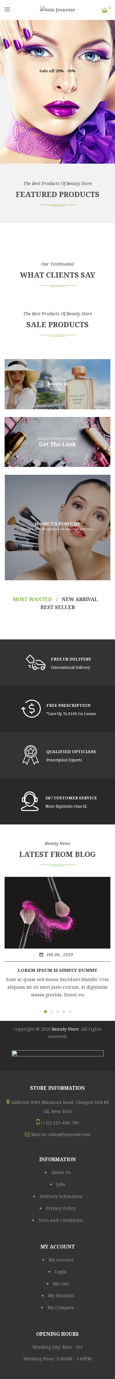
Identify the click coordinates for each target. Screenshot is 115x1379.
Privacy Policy (61, 1208)
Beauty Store (65, 1029)
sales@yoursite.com (69, 1134)
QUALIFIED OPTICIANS (71, 751)
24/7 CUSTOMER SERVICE (71, 798)
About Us (61, 1172)
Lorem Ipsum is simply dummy (57, 970)
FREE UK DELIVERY (71, 659)
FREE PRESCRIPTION (68, 705)
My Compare (61, 1307)
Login (61, 1271)
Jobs (60, 1184)
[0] (104, 10)
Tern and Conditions (61, 1220)
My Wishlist (61, 1295)
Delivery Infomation (61, 1196)
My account (61, 1259)
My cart (61, 1283)
